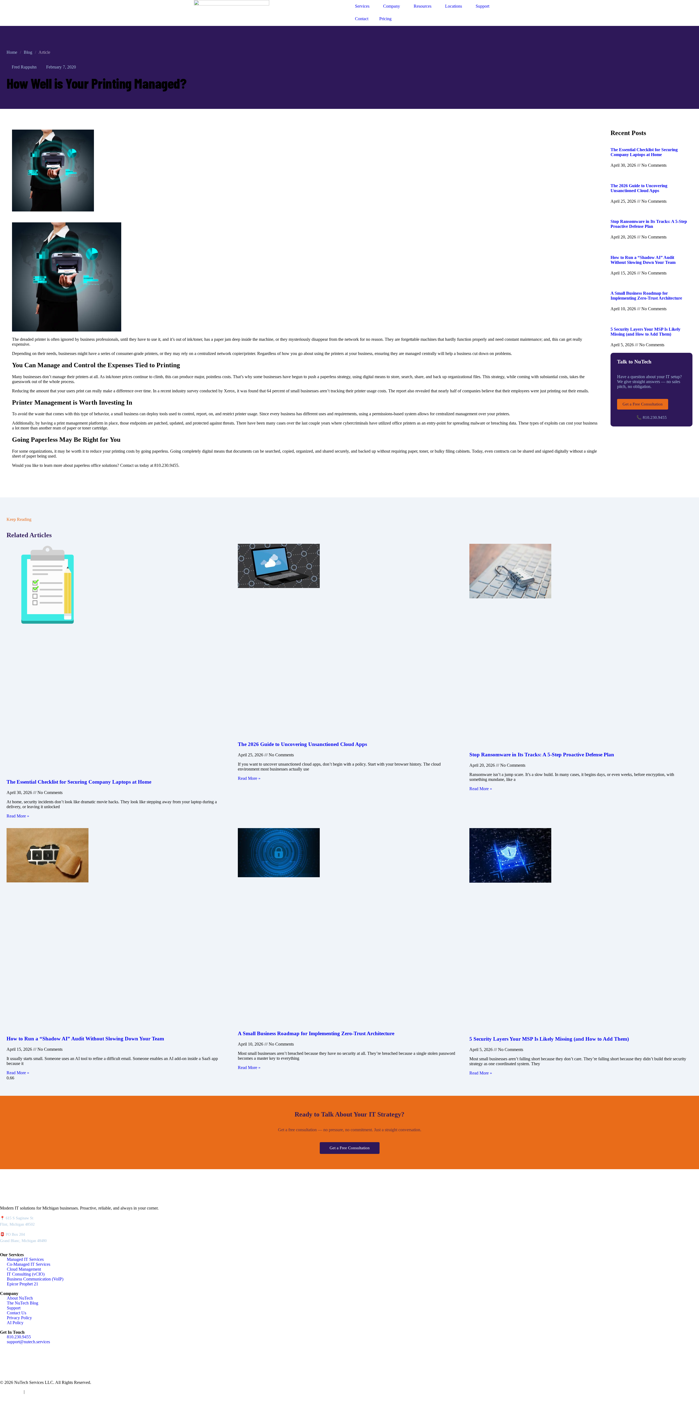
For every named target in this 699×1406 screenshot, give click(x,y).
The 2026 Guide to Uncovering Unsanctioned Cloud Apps (639, 188)
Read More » (18, 816)
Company (391, 6)
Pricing (385, 18)
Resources (422, 6)
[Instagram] (36, 1363)
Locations (453, 6)
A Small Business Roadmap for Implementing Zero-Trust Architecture (646, 295)
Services (362, 6)
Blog (28, 52)
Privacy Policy (11, 1392)
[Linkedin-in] (51, 1363)
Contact (361, 18)
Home (12, 52)
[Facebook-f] (7, 1363)
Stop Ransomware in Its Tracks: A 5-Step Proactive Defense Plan (649, 224)
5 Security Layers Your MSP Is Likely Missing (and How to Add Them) (645, 331)
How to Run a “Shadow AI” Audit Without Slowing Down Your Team (643, 260)
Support (482, 6)
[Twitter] (21, 1363)
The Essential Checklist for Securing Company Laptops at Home (644, 152)
